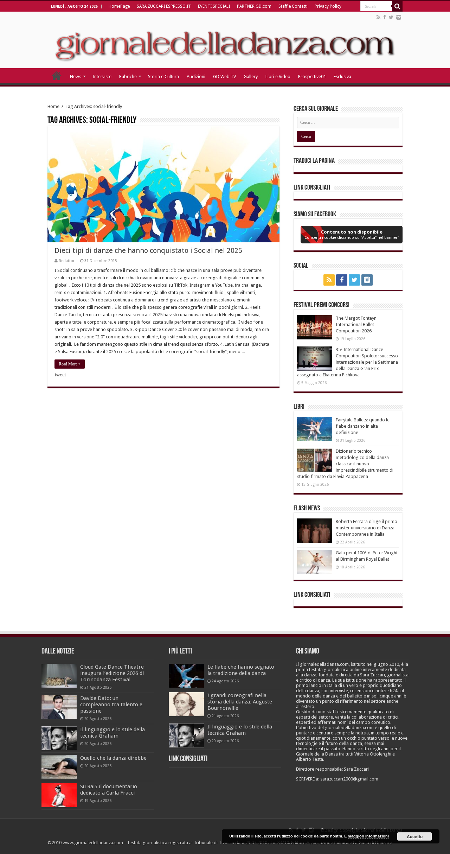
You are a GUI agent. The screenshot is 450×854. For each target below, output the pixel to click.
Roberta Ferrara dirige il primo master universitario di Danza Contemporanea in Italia (366, 528)
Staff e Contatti (293, 6)
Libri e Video (277, 76)
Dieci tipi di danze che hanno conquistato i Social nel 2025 (148, 250)
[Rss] (378, 17)
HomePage (119, 6)
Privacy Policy (328, 6)
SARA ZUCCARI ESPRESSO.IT (164, 6)
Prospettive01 (312, 76)
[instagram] (399, 17)
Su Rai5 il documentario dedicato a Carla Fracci (108, 789)
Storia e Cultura (163, 76)
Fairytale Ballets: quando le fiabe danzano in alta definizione (363, 426)
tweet (60, 374)
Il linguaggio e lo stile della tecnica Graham (112, 732)
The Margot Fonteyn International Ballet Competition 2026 (356, 324)
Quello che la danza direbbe (113, 758)
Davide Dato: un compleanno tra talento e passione (111, 704)
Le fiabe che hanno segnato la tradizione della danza (240, 670)
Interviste (101, 76)
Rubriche (128, 76)
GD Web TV (224, 76)
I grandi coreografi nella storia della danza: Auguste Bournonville (239, 701)
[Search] (397, 6)
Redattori (67, 261)
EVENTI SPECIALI (214, 6)
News (75, 76)
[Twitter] (391, 17)
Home (53, 106)
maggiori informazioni (368, 836)
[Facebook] (384, 17)
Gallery (251, 76)
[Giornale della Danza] (225, 40)
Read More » (70, 364)
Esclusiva (342, 76)
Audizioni (196, 76)
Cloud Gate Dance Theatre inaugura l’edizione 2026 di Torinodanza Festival (112, 673)
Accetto (415, 836)
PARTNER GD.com (254, 6)
